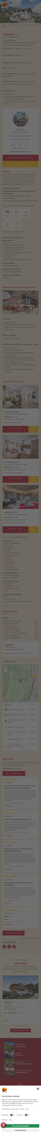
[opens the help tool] (3, 1125)
